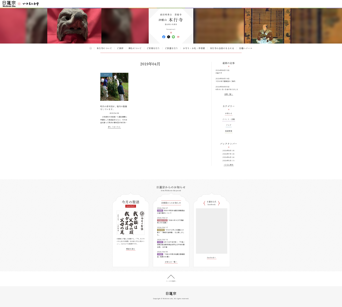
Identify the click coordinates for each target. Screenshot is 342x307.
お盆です (219, 73)
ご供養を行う (171, 48)
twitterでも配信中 (127, 244)
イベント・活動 (228, 119)
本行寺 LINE (173, 36)
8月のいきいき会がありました (227, 89)
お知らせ (228, 113)
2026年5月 (227, 160)
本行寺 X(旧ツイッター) (168, 36)
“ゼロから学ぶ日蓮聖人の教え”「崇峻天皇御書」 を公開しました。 (170, 232)
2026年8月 (227, 150)
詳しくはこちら (114, 127)
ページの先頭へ (171, 281)
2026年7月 (227, 154)
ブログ (228, 125)
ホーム (91, 48)
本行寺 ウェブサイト (178, 36)
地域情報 (228, 131)
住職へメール (245, 48)
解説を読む (130, 249)
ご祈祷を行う (153, 48)
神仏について (135, 48)
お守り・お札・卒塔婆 (194, 48)
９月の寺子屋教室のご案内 (226, 81)
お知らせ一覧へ (171, 262)
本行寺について (104, 48)
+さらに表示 (228, 164)
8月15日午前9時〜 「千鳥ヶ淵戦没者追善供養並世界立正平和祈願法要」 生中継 (171, 244)
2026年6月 (227, 157)
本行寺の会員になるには (222, 48)
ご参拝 (120, 48)
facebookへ (211, 257)
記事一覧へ (229, 94)
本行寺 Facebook (163, 36)
